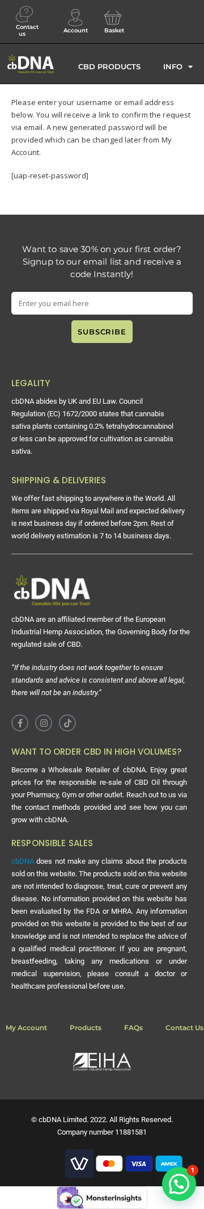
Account (75, 30)
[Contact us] (24, 14)
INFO (172, 66)
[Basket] (112, 17)
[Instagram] (43, 722)
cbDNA (22, 861)
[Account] (75, 17)
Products (85, 1027)
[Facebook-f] (19, 722)
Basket (114, 30)
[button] (179, 1184)
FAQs (133, 1027)
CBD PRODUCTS (109, 66)
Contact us (27, 30)
